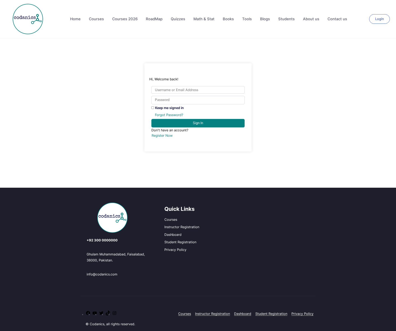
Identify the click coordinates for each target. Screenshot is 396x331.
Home (75, 19)
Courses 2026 (125, 19)
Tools (247, 19)
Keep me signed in (169, 108)
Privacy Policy (175, 250)
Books (228, 19)
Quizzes (178, 19)
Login (379, 19)
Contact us (337, 19)
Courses (96, 19)
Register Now (162, 135)
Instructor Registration (181, 227)
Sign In (198, 123)
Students (286, 19)
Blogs (265, 19)
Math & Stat (203, 19)
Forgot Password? (169, 115)
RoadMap (154, 19)
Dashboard (173, 235)
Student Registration (180, 242)
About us (311, 19)
